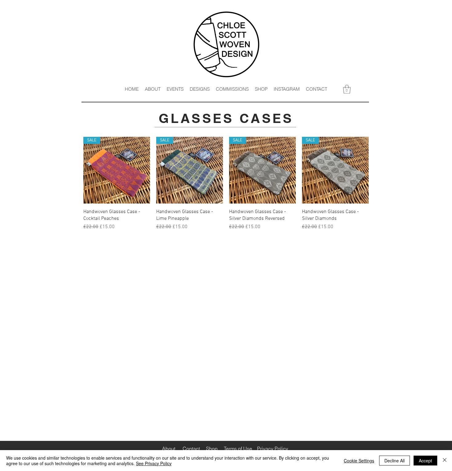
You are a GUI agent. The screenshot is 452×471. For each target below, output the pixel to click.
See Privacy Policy (154, 463)
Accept (425, 460)
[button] (347, 89)
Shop (212, 448)
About (168, 448)
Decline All (394, 460)
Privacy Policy (272, 448)
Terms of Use (237, 448)
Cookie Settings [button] (359, 460)
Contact (191, 448)
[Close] (444, 460)
